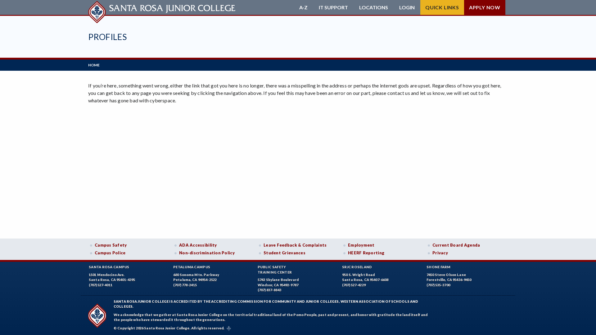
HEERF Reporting (366, 252)
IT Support (333, 7)
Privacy (440, 252)
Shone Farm (439, 267)
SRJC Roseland (357, 267)
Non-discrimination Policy (207, 252)
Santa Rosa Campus (109, 267)
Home (94, 65)
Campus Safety (111, 245)
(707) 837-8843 (269, 290)
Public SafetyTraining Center (275, 269)
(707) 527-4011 (100, 285)
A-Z (303, 7)
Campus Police (110, 252)
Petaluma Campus (191, 267)
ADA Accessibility (198, 245)
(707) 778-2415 (185, 285)
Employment (361, 245)
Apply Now (484, 7)
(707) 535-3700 (438, 285)
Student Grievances (284, 252)
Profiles (107, 37)
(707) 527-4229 (354, 285)
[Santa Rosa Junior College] (162, 7)
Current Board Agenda (456, 245)
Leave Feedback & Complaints (295, 245)
